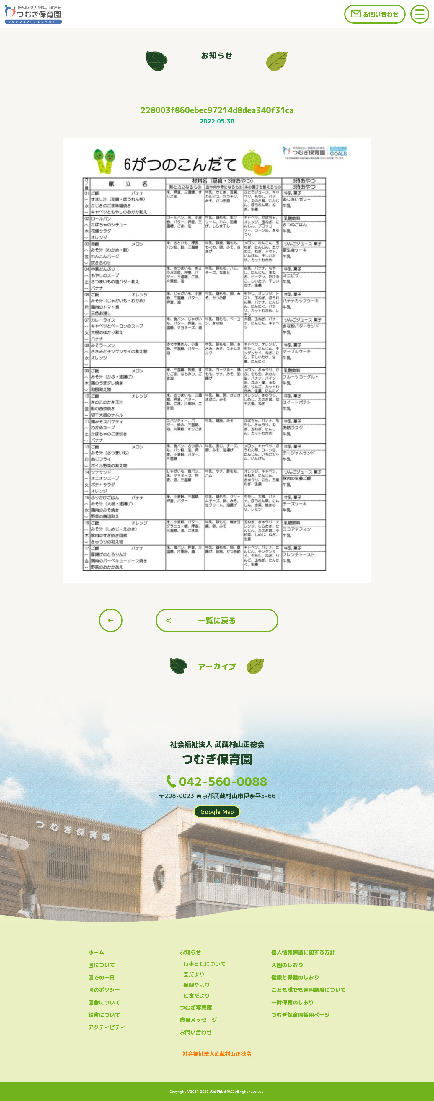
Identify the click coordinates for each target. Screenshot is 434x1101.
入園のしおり (287, 965)
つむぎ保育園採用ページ (300, 1015)
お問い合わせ (381, 14)
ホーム (96, 952)
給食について (104, 1015)
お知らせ (190, 952)
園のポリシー (104, 990)
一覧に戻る (217, 620)
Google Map (217, 812)
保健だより (196, 985)
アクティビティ (106, 1027)
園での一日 (101, 977)
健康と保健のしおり (295, 977)
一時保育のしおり (292, 1002)
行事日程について (204, 964)
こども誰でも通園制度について (308, 990)
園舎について (104, 1002)
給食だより (196, 995)
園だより (194, 974)
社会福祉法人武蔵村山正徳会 (217, 1054)
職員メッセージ (198, 1020)
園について (101, 965)
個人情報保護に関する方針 (303, 952)
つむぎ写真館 (196, 1007)
